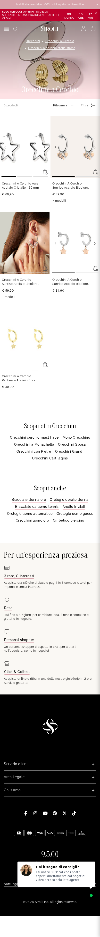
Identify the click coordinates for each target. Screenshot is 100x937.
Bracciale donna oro (29, 500)
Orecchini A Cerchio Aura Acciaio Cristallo (20, 185)
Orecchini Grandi (69, 451)
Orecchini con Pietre (34, 451)
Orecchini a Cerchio (59, 41)
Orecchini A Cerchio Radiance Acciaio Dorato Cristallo (20, 379)
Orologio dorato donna (69, 500)
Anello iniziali (74, 507)
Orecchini (33, 41)
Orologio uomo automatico (29, 514)
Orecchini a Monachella (34, 444)
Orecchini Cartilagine (50, 458)
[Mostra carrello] (93, 28)
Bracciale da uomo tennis (36, 507)
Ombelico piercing (68, 520)
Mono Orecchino (76, 437)
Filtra (84, 105)
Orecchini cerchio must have (34, 437)
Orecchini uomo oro (32, 520)
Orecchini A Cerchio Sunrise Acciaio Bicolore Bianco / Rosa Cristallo (70, 186)
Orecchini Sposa (72, 444)
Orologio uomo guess (75, 514)
